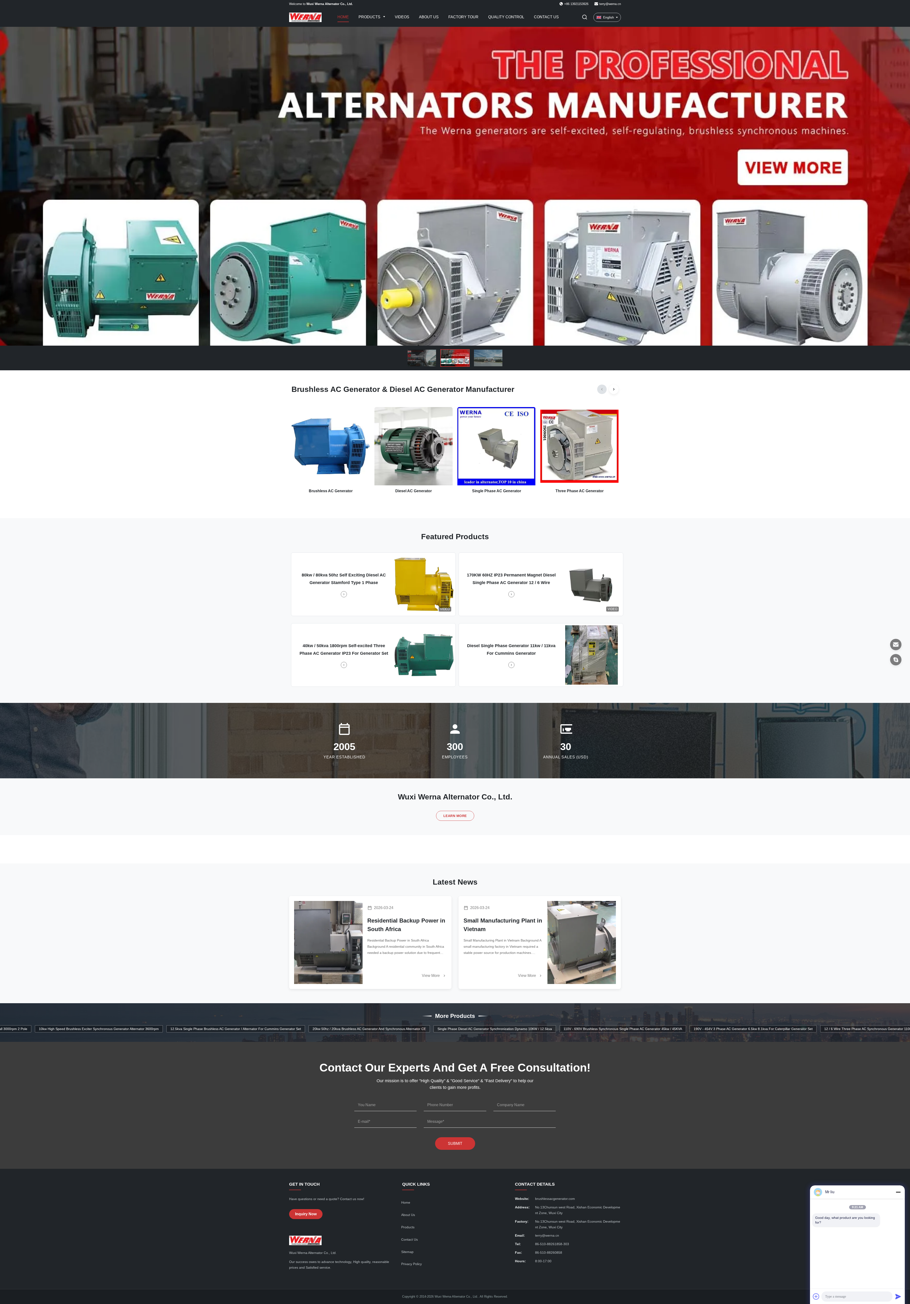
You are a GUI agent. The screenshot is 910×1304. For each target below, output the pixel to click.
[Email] (895, 644)
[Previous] (602, 389)
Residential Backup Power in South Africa (406, 924)
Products (370, 17)
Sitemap (407, 1252)
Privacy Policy (411, 1264)
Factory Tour (463, 17)
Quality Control (506, 17)
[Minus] (898, 1192)
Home (343, 17)
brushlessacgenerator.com (555, 1199)
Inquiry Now (306, 1214)
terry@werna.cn (610, 4)
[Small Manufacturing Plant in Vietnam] (581, 942)
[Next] (614, 389)
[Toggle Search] (585, 17)
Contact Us (546, 17)
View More (431, 976)
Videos (402, 17)
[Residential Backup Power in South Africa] (328, 942)
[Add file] (816, 1296)
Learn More (455, 816)
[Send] (898, 1296)
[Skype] (895, 659)
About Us (429, 17)
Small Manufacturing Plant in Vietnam (503, 924)
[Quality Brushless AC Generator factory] (455, 186)
